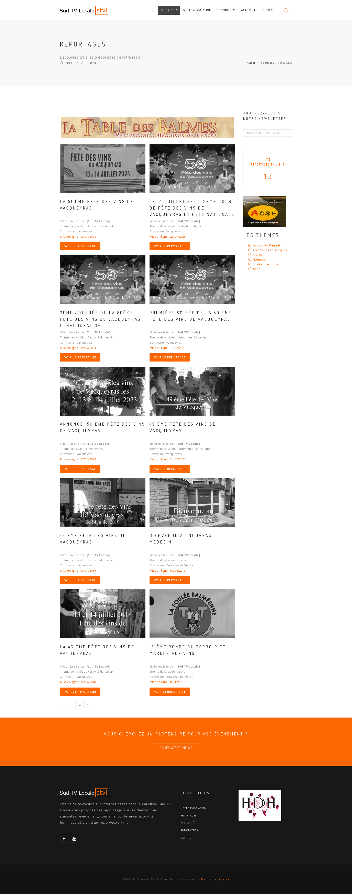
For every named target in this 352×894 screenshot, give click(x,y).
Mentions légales (215, 879)
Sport (257, 269)
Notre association (193, 808)
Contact (187, 837)
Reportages (267, 62)
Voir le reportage (80, 246)
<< (63, 705)
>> (88, 705)
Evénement (261, 259)
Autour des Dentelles (267, 245)
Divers (257, 255)
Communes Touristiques (270, 250)
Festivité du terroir (265, 264)
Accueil (251, 62)
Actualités (188, 823)
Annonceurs (189, 830)
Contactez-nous (176, 747)
